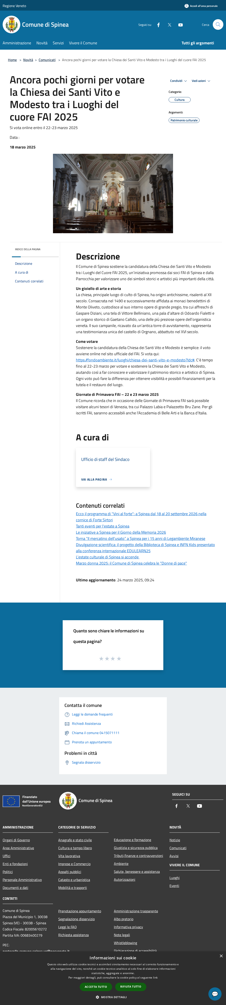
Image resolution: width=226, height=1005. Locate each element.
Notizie (175, 840)
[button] (113, 997)
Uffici (6, 855)
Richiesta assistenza (73, 934)
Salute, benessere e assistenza (137, 871)
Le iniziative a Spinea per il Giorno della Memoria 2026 (121, 532)
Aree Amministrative (18, 848)
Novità (28, 59)
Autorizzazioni (124, 879)
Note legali (122, 934)
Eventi (174, 885)
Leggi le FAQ (67, 927)
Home (12, 59)
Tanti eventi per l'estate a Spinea (102, 526)
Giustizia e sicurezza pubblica (136, 847)
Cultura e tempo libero (75, 848)
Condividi (176, 80)
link (155, 977)
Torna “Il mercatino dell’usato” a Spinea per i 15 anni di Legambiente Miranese (140, 538)
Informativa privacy (128, 927)
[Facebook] (156, 24)
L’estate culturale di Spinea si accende (107, 557)
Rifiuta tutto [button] (130, 986)
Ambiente (121, 863)
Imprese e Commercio (74, 863)
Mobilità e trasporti (72, 887)
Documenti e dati (15, 887)
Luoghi (175, 877)
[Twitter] (167, 24)
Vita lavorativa (69, 855)
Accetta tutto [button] (96, 987)
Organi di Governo (16, 840)
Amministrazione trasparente (136, 911)
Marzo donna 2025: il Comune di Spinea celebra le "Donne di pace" (131, 563)
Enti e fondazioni (15, 863)
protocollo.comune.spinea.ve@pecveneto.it (36, 951)
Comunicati (47, 59)
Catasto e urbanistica (74, 879)
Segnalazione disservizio (76, 919)
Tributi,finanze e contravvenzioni (138, 855)
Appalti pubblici (69, 871)
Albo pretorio (123, 919)
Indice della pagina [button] (27, 249)
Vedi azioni (199, 80)
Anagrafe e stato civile (75, 840)
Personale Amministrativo (22, 879)
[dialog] (113, 978)
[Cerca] (218, 24)
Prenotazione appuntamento (79, 911)
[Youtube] (178, 24)
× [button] (221, 956)
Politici (8, 871)
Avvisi (174, 855)
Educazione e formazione (132, 839)
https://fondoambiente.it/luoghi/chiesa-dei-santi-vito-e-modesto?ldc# (135, 360)
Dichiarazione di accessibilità (135, 950)
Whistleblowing (125, 942)
